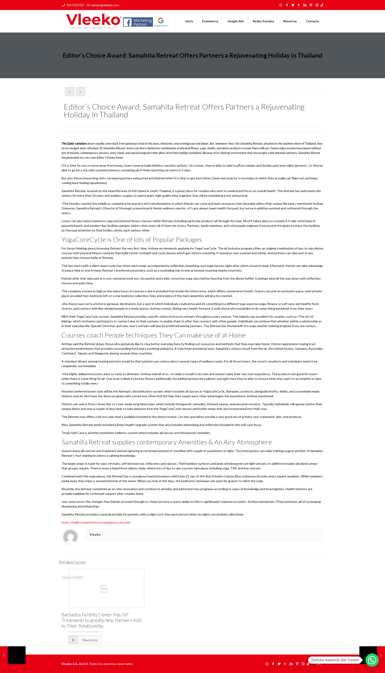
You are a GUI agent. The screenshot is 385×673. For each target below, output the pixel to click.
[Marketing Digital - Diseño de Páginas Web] (117, 21)
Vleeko (94, 534)
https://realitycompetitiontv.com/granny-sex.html (95, 522)
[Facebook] (287, 5)
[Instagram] (317, 5)
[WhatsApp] (281, 5)
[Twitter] (293, 5)
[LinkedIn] (305, 5)
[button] (372, 660)
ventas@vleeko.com (105, 5)
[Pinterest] (311, 5)
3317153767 (75, 5)
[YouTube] (299, 5)
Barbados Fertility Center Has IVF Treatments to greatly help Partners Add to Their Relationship (101, 620)
